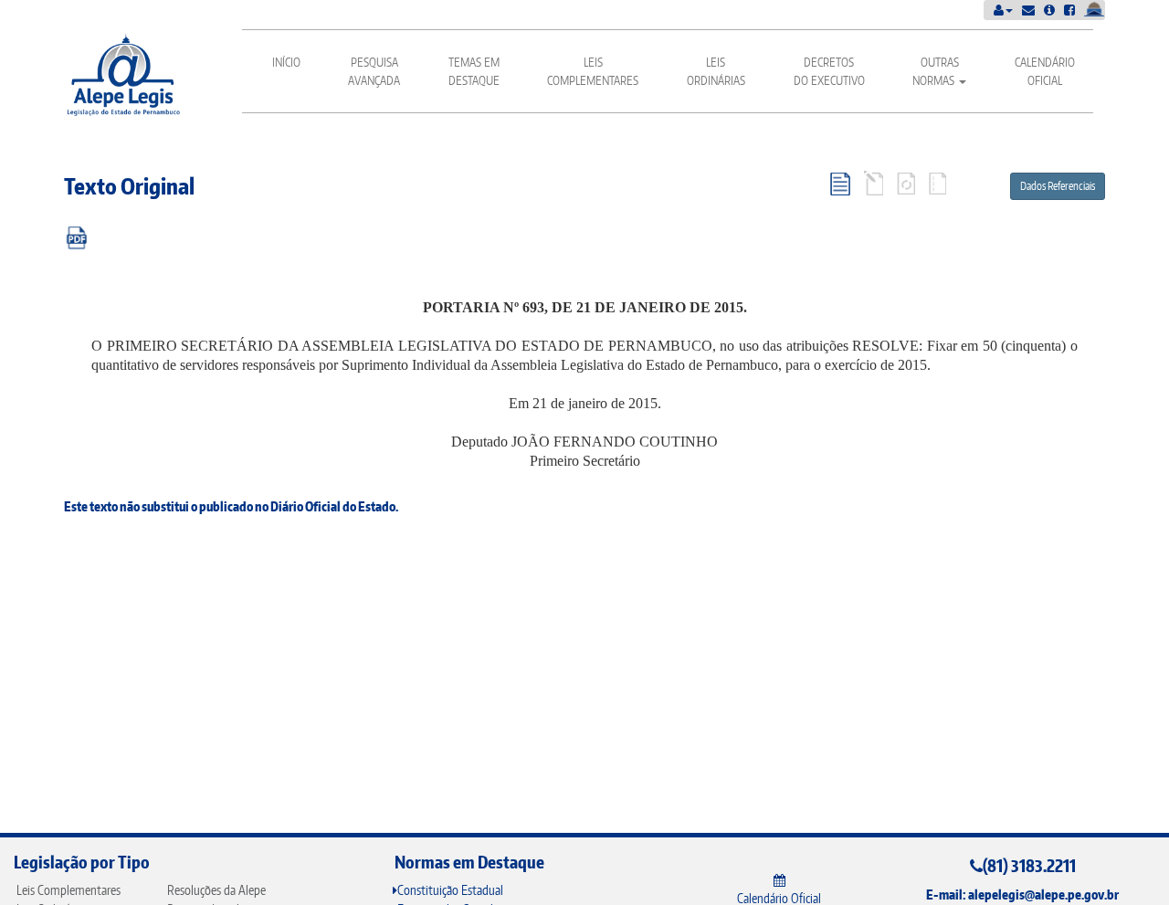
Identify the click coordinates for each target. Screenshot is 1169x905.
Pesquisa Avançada (374, 71)
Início (286, 62)
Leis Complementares (592, 71)
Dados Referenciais (1057, 186)
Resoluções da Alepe (216, 890)
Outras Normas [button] (935, 71)
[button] (1003, 9)
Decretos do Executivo (829, 71)
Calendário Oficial (1045, 71)
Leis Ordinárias (716, 71)
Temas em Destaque (474, 71)
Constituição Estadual (450, 890)
